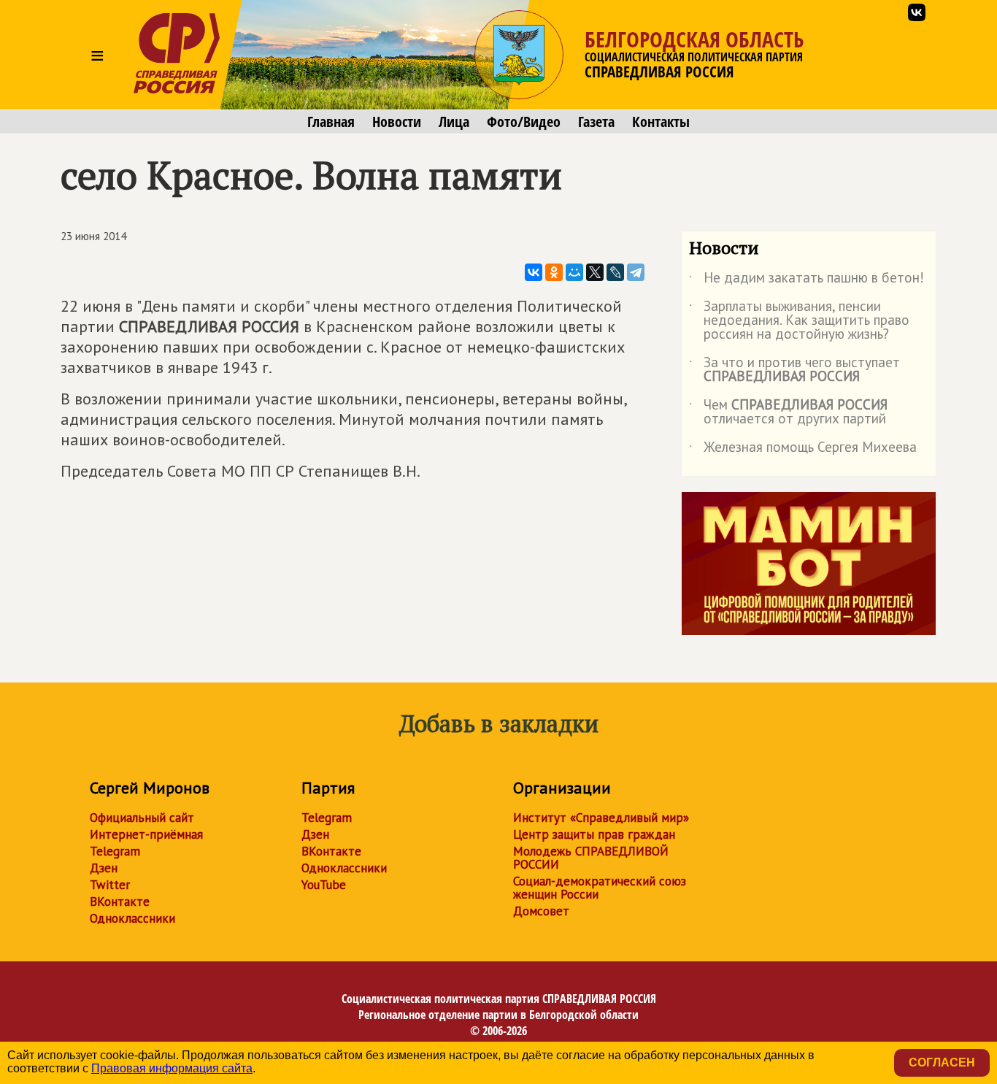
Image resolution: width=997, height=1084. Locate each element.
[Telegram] (635, 272)
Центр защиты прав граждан (594, 834)
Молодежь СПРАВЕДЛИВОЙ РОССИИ (591, 858)
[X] (595, 272)
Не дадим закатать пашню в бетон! (806, 280)
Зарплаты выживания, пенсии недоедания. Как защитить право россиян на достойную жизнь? (799, 320)
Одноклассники (132, 918)
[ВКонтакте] (533, 272)
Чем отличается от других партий (788, 412)
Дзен (104, 867)
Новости (396, 122)
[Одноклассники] (554, 272)
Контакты (661, 122)
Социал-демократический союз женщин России (599, 887)
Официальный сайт (142, 817)
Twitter (110, 884)
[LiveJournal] (615, 272)
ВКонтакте (120, 901)
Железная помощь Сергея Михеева (803, 449)
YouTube (323, 884)
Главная (331, 122)
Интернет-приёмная (146, 834)
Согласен (942, 1062)
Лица (454, 122)
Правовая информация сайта (172, 1068)
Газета (596, 122)
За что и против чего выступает (794, 370)
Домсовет (541, 911)
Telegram (115, 851)
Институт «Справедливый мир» (601, 817)
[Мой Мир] (574, 272)
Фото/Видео (524, 122)
